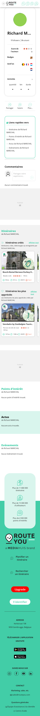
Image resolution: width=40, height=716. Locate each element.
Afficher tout (34, 243)
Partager (9, 108)
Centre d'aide (21, 711)
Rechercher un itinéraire (22, 573)
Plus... (30, 108)
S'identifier (20, 602)
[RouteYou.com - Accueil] (11, 3)
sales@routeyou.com (21, 695)
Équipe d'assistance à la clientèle (21, 706)
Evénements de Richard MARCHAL (17, 149)
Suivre (20, 108)
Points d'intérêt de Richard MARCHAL (18, 138)
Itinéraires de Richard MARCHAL (16, 131)
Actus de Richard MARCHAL (20, 143)
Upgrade (20, 589)
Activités (11, 79)
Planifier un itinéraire (22, 558)
